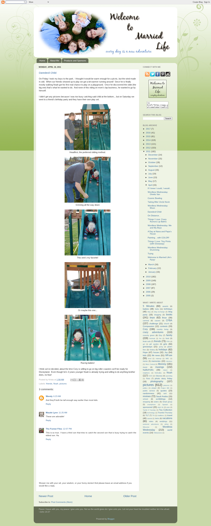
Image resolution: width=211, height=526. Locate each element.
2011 (148, 151)
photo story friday (163, 378)
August (151, 170)
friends (49, 384)
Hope (145, 352)
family (169, 335)
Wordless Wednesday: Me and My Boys (160, 226)
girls (165, 344)
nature (165, 370)
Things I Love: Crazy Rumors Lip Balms (157, 220)
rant (165, 393)
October (152, 162)
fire (160, 338)
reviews (147, 396)
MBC (167, 358)
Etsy (160, 335)
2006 (148, 292)
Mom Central (150, 364)
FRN (168, 341)
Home (42, 60)
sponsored (147, 407)
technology (151, 413)
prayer (154, 388)
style (168, 407)
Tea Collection (165, 410)
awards (165, 306)
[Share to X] (77, 379)
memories (155, 361)
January (152, 272)
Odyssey (159, 376)
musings (159, 367)
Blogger (111, 519)
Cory (145, 329)
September (153, 166)
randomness (148, 393)
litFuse (168, 355)
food (167, 338)
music (145, 367)
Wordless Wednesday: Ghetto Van (158, 193)
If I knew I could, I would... (159, 188)
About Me (54, 60)
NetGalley (158, 373)
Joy (166, 352)
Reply (48, 404)
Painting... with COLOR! (158, 238)
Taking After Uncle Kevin (159, 202)
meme (145, 361)
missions (169, 361)
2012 (148, 148)
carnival (146, 321)
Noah (55, 384)
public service (149, 391)
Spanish (165, 404)
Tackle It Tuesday (149, 410)
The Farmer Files (54, 429)
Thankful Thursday (165, 413)
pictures (63, 384)
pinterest (166, 385)
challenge (153, 324)
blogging (157, 315)
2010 (148, 277)
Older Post (129, 496)
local (149, 358)
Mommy (162, 364)
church (166, 324)
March (151, 264)
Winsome (146, 427)
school (145, 399)
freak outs (147, 341)
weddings (163, 421)
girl (144, 344)
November (153, 159)
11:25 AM (63, 413)
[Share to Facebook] (80, 379)
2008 (148, 284)
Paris (148, 379)
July (150, 174)
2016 (148, 133)
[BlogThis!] (74, 379)
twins (157, 418)
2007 (148, 288)
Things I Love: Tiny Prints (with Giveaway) (159, 242)
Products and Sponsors (75, 60)
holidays (163, 349)
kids (144, 355)
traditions (161, 415)
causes (157, 321)
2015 (148, 136)
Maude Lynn (52, 413)
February (152, 268)
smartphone (151, 404)
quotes (163, 391)
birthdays (168, 309)
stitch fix (160, 407)
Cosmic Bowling (155, 198)
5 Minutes (148, 306)
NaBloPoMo (148, 370)
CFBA (169, 320)
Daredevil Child (47, 72)
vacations (167, 418)
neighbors (146, 373)
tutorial (149, 418)
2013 (148, 144)
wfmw (166, 424)
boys (152, 317)
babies (146, 309)
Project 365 (165, 388)
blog (149, 312)
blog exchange (159, 312)
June (150, 177)
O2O (150, 376)
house (156, 352)
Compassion (148, 326)
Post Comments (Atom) (61, 502)
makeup (158, 358)
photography (156, 381)
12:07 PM (67, 429)
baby (157, 309)
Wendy (49, 396)
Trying (150, 254)
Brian (164, 318)
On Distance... (154, 216)
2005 (148, 296)
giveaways (147, 347)
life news (156, 355)
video (151, 421)
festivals (152, 338)
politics (145, 388)
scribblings (160, 399)
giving (161, 347)
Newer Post (46, 496)
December (153, 155)
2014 (148, 140)
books (169, 314)
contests (164, 326)
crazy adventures (153, 332)
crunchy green (149, 335)
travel (169, 415)
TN (153, 415)
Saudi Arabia (162, 396)
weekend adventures (151, 424)
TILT (147, 415)
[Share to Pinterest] (82, 379)
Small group (167, 402)
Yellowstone (158, 433)
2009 (148, 280)
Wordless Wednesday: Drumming (158, 249)
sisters (156, 402)
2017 (148, 129)
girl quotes (153, 344)
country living (162, 329)
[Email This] (71, 379)
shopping (146, 402)
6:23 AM (57, 396)
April (150, 185)
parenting (169, 376)
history (152, 350)
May (150, 181)
